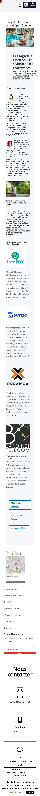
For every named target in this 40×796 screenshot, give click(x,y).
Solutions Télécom (19, 528)
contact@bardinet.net (20, 702)
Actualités (8, 602)
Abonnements (9, 622)
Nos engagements (10, 589)
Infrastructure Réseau (17, 517)
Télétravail (8, 628)
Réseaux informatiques (12, 615)
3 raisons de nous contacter (14, 596)
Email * (9, 642)
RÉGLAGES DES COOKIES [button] (15, 792)
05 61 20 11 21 (20, 731)
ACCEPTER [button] (30, 792)
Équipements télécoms (12, 609)
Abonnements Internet (17, 505)
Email (20, 697)
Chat (20, 757)
